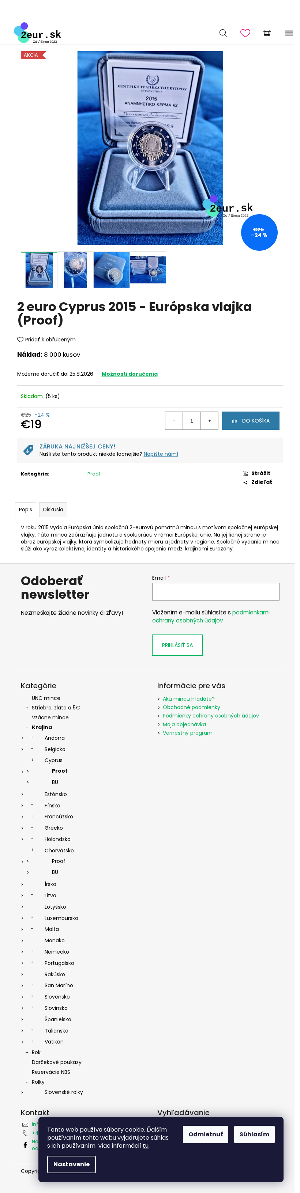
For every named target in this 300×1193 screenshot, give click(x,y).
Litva (50, 895)
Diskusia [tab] (53, 509)
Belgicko (55, 749)
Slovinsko (56, 1008)
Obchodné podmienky (191, 707)
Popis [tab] (25, 509)
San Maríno (59, 985)
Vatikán (54, 1041)
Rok (36, 1052)
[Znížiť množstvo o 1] (174, 420)
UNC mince (46, 698)
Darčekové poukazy (57, 1062)
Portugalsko (59, 963)
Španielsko (58, 1019)
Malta (52, 929)
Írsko (50, 884)
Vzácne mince (50, 717)
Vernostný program (188, 732)
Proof (93, 473)
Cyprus (54, 760)
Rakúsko (55, 974)
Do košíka (256, 420)
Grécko (54, 828)
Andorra (55, 738)
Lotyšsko (55, 906)
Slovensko (57, 996)
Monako (55, 940)
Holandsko (58, 839)
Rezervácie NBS (51, 1072)
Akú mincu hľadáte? (189, 698)
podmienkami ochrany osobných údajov (211, 616)
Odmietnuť (205, 1134)
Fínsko (52, 805)
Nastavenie (71, 1164)
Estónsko (56, 794)
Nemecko (57, 951)
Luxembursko (61, 918)
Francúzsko (59, 816)
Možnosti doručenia (130, 374)
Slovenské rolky (64, 1092)
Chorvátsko (59, 850)
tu (146, 1145)
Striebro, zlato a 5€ (56, 707)
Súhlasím (254, 1134)
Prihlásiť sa (177, 645)
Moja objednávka (184, 724)
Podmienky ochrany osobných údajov (211, 715)
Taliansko (56, 1030)
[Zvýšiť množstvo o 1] (209, 420)
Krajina (42, 727)
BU (55, 782)
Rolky (38, 1082)
